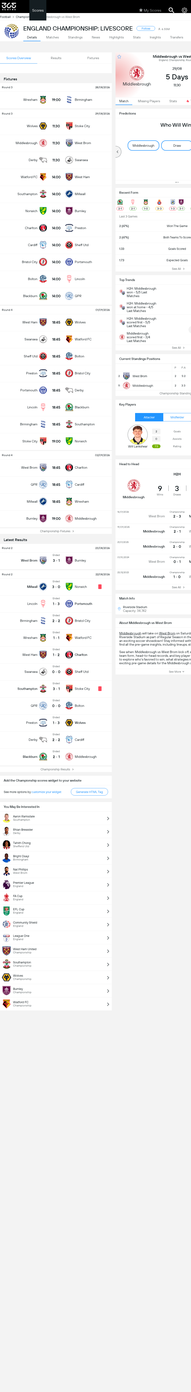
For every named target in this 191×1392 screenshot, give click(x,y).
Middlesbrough (130, 633)
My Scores (152, 10)
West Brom (167, 633)
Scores (38, 10)
